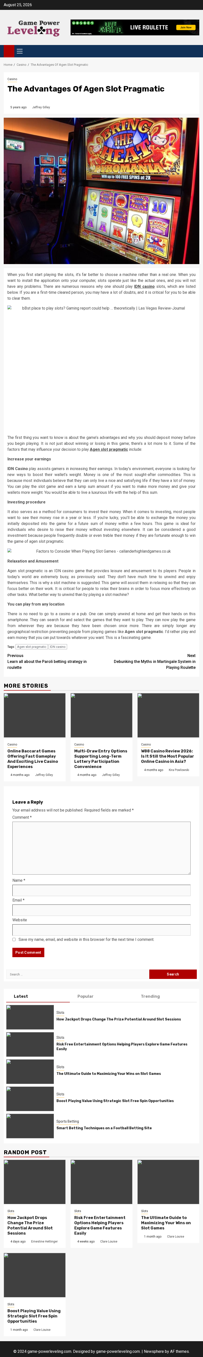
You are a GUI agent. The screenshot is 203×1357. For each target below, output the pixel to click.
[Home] (9, 50)
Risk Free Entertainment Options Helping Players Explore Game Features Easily (100, 1225)
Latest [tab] (21, 996)
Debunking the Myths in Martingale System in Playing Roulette (155, 661)
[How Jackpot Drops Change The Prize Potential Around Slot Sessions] (30, 1017)
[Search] (196, 51)
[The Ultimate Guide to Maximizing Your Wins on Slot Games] (30, 1071)
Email (18, 900)
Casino (12, 79)
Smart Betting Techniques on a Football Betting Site (104, 1128)
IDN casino (58, 647)
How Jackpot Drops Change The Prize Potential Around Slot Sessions (118, 1019)
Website (19, 920)
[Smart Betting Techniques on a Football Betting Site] (30, 1126)
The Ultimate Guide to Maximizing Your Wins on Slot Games (108, 1074)
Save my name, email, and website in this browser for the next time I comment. (86, 939)
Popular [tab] (85, 996)
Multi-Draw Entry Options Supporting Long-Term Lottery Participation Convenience (100, 759)
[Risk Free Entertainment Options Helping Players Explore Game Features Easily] (30, 1044)
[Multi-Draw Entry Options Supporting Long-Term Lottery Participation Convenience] (101, 715)
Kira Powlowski (179, 770)
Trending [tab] (150, 996)
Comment (22, 817)
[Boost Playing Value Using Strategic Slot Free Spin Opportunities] (30, 1098)
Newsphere (154, 1351)
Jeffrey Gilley (41, 107)
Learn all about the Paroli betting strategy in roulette (47, 661)
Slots (60, 1013)
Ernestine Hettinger (44, 1241)
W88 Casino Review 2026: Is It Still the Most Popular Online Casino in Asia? (167, 756)
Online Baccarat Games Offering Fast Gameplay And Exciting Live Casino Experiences (32, 759)
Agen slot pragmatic (31, 647)
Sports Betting (67, 1121)
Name (18, 880)
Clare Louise (108, 1241)
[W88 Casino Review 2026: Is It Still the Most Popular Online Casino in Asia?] (168, 715)
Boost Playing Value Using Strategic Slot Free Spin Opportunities (115, 1101)
